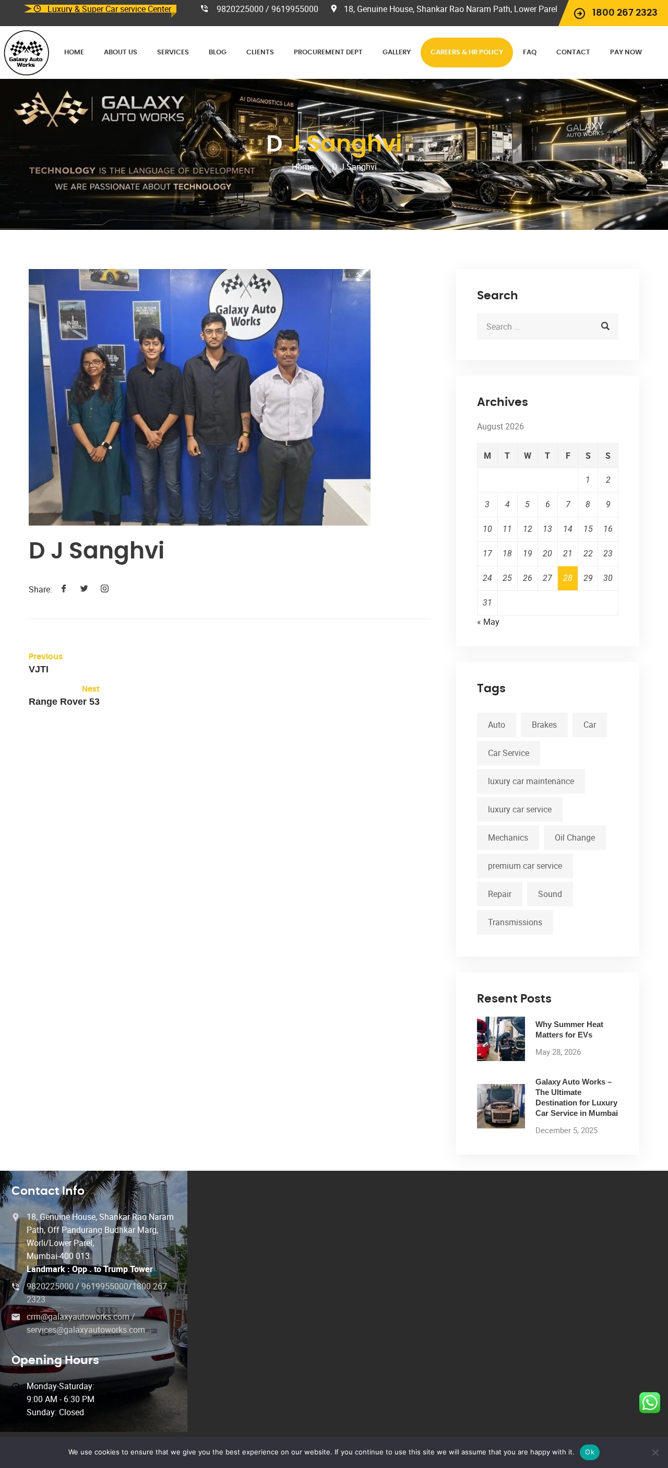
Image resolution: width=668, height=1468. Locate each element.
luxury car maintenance (531, 781)
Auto (496, 724)
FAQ (529, 52)
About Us (120, 52)
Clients (260, 52)
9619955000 (104, 1286)
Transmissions (515, 922)
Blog (217, 52)
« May (488, 621)
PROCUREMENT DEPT (328, 52)
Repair (499, 894)
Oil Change (575, 837)
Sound (550, 894)
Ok (589, 1452)
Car (589, 724)
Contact (573, 52)
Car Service (508, 753)
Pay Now (626, 52)
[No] (655, 1452)
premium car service (525, 865)
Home (74, 52)
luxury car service (520, 809)
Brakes (544, 724)
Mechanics (508, 837)
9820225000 (51, 1286)
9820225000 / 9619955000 (267, 9)
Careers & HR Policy (467, 52)
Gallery (397, 52)
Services (173, 52)
